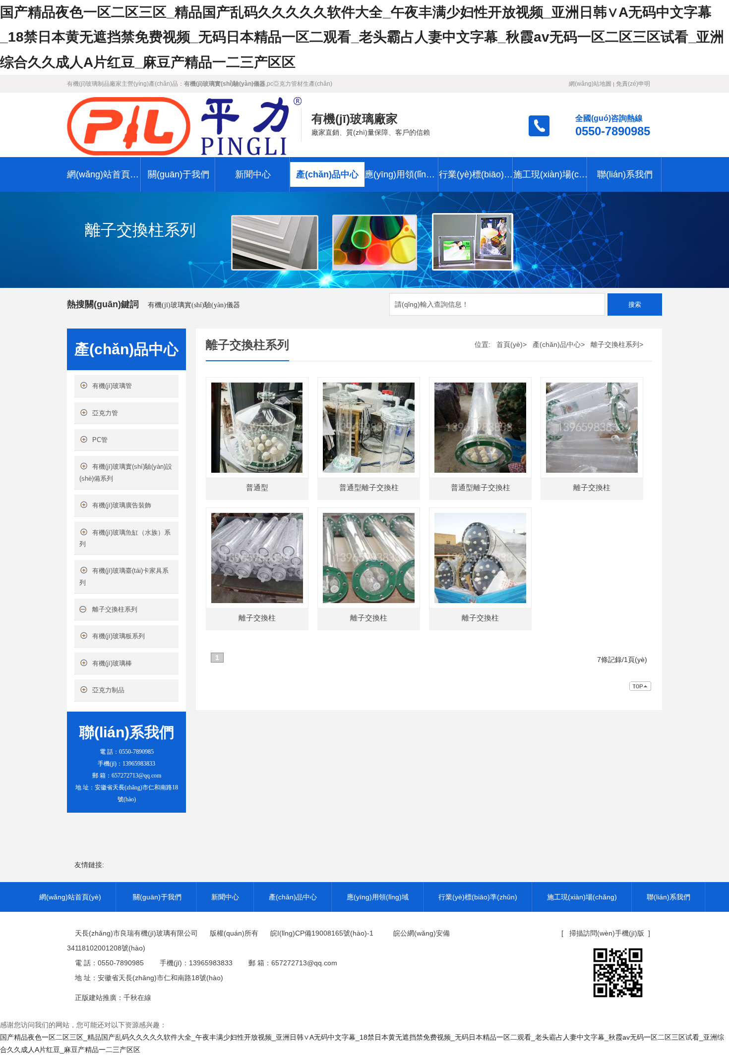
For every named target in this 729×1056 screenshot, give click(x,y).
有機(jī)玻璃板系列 (118, 636)
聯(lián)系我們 (625, 174)
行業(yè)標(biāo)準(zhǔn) (476, 174)
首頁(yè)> (511, 344)
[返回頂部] (640, 688)
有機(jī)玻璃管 (112, 385)
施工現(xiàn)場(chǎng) (550, 174)
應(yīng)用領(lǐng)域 (401, 174)
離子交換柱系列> (617, 344)
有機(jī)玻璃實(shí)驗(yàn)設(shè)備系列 (125, 472)
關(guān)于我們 (178, 174)
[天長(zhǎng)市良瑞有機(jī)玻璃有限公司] (184, 125)
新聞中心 (253, 174)
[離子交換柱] (592, 384)
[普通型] (257, 384)
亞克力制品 (108, 690)
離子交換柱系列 (114, 609)
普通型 (257, 487)
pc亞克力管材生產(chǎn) (299, 83)
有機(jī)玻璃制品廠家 (94, 83)
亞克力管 (105, 413)
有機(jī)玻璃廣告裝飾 (121, 505)
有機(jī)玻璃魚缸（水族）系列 (125, 538)
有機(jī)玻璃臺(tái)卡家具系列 (124, 576)
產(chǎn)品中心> (559, 344)
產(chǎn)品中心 (327, 174)
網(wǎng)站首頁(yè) (104, 174)
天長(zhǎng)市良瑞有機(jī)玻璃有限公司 (136, 933)
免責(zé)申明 (633, 83)
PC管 (100, 440)
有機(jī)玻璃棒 (112, 663)
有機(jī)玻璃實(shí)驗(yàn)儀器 (194, 305)
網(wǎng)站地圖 (590, 83)
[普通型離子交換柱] (369, 384)
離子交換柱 (591, 487)
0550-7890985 (612, 131)
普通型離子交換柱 (369, 487)
